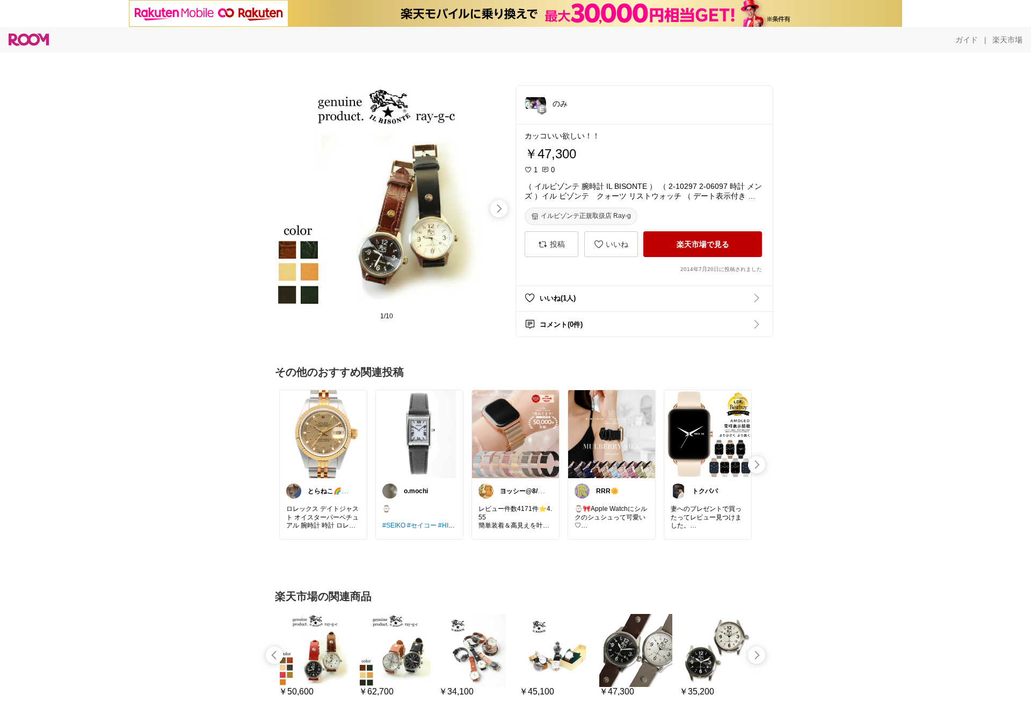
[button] (535, 103)
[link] (323, 433)
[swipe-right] (498, 208)
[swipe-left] (274, 655)
